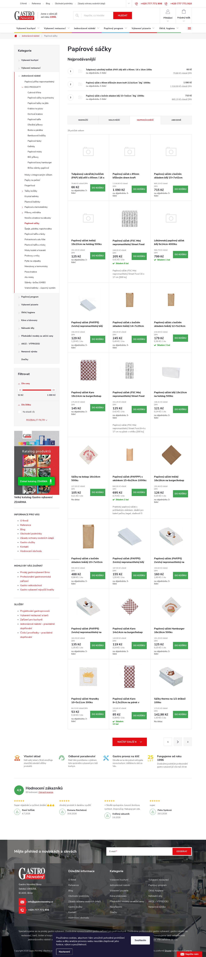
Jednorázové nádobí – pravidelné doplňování (37, 626)
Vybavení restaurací (30, 68)
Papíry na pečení (32, 180)
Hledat (122, 15)
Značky (24, 359)
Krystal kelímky (32, 196)
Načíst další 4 (127, 742)
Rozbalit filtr (35, 420)
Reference (36, 3)
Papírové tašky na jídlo (38, 103)
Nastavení (64, 951)
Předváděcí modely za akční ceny (37, 336)
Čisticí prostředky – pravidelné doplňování (36, 635)
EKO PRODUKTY (33, 87)
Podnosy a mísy (32, 255)
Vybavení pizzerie (29, 304)
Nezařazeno (116, 906)
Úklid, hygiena (28, 312)
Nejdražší (83, 120)
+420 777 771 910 (181, 3)
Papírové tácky (34, 141)
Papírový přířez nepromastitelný (39, 81)
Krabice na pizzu (35, 108)
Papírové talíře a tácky (35, 234)
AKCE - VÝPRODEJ (30, 343)
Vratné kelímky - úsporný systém (40, 287)
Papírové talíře (34, 119)
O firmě (23, 3)
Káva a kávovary (29, 320)
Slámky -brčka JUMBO (35, 282)
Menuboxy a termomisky (36, 266)
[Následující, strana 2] (178, 742)
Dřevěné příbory (35, 124)
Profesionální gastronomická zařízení (35, 579)
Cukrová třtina (34, 92)
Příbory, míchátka (33, 212)
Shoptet (168, 950)
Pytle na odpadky (33, 261)
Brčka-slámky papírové (38, 168)
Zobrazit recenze (45, 792)
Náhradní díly (27, 328)
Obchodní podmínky (64, 3)
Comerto (188, 950)
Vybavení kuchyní (29, 60)
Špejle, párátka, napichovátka (38, 228)
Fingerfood (30, 185)
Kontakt (24, 546)
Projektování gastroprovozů (35, 611)
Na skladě (28, 412)
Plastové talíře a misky (35, 244)
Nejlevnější (114, 120)
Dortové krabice (35, 114)
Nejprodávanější (145, 120)
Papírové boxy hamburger (40, 162)
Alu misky (29, 277)
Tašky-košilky (31, 191)
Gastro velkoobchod (31, 585)
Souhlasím (140, 940)
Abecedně (176, 120)
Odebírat (181, 851)
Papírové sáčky (32, 223)
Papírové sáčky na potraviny (41, 97)
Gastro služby (27, 542)
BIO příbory (33, 157)
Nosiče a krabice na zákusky (38, 217)
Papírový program (29, 296)
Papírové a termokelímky (36, 207)
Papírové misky (35, 151)
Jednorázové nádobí (31, 75)
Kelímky (31, 146)
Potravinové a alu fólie (35, 239)
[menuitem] (28, 28)
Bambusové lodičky (37, 135)
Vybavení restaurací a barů (34, 615)
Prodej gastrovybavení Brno (35, 572)
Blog (48, 3)
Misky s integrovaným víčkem (38, 174)
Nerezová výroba (29, 351)
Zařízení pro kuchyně (31, 619)
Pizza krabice (31, 271)
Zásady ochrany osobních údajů (91, 3)
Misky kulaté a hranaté (35, 250)
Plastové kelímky (32, 201)
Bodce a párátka (35, 130)
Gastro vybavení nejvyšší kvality (37, 589)
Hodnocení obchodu (31, 551)
